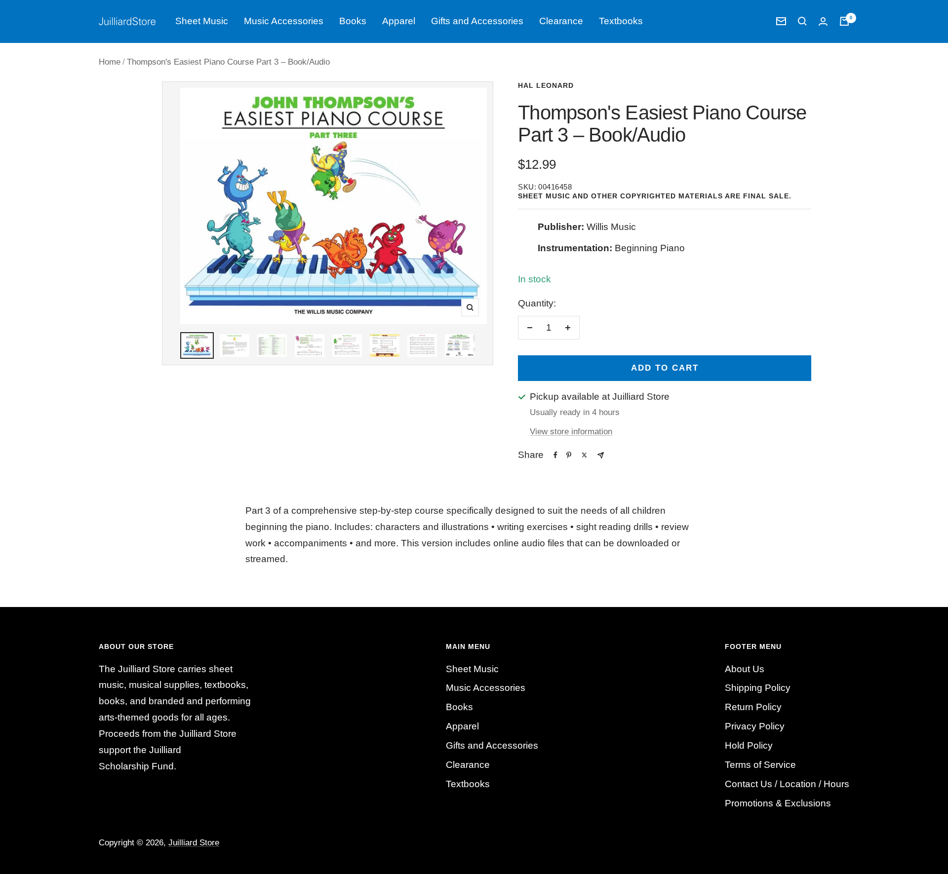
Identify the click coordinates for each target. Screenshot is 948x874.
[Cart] (844, 21)
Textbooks (621, 21)
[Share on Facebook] (555, 455)
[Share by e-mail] (600, 455)
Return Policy (753, 707)
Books (352, 21)
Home (109, 62)
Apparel (398, 21)
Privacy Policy (755, 726)
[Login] (823, 21)
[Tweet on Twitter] (584, 455)
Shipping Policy (757, 688)
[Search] (802, 21)
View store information (571, 431)
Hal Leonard (546, 85)
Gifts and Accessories (477, 21)
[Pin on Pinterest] (568, 455)
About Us (744, 669)
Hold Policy (749, 745)
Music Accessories (283, 21)
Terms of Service (760, 765)
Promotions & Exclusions (778, 803)
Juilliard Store (193, 842)
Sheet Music (201, 21)
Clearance (561, 21)
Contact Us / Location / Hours (787, 784)
